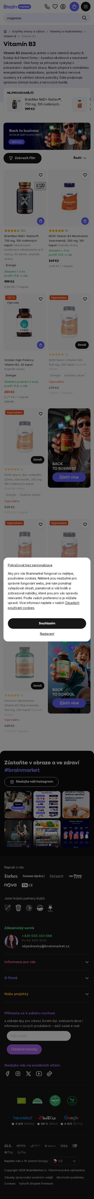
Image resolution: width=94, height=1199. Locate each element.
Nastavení (47, 634)
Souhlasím (47, 623)
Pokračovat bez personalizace (30, 565)
